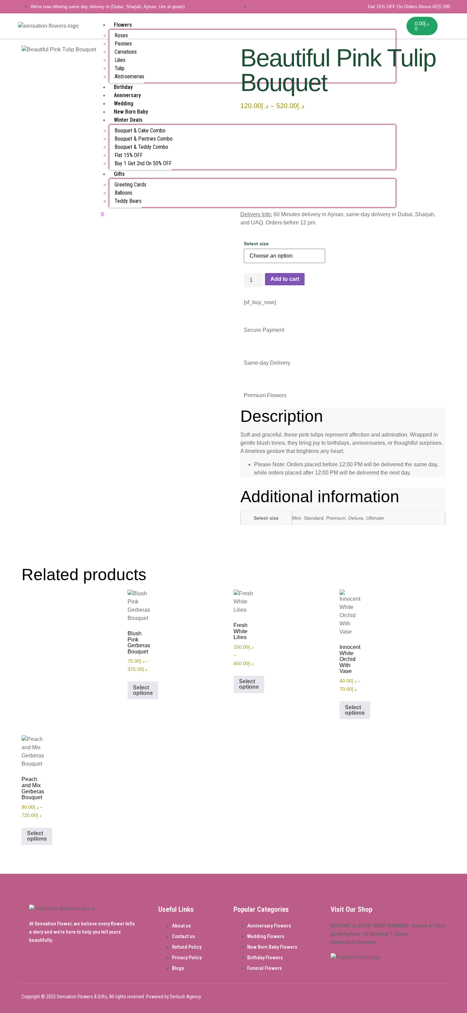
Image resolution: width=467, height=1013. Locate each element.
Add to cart (284, 279)
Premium (336, 518)
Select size (256, 243)
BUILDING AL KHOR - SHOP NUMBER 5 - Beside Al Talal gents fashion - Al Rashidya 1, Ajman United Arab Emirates (387, 934)
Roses (121, 35)
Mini (296, 518)
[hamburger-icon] (390, 23)
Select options (143, 690)
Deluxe (355, 518)
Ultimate (375, 518)
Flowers (123, 25)
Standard (313, 518)
